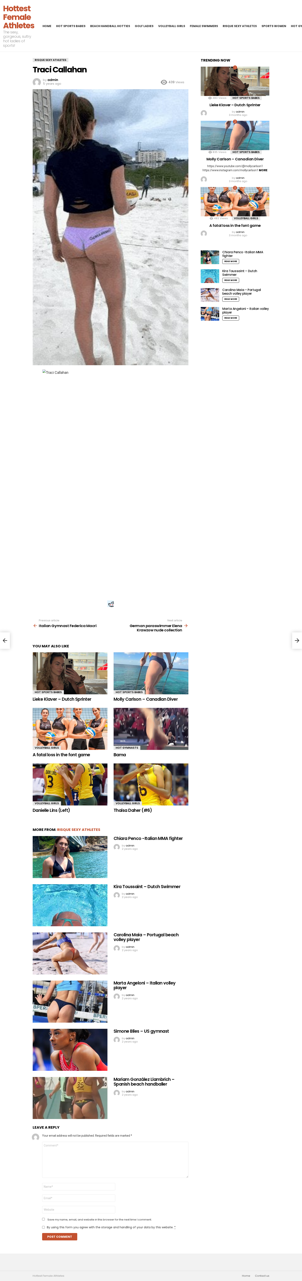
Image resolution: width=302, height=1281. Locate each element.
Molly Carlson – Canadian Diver (146, 699)
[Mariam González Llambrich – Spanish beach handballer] (70, 1098)
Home (47, 26)
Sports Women (274, 26)
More (263, 170)
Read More (230, 261)
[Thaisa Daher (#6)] (151, 784)
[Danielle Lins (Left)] (70, 784)
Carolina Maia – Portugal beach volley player (146, 937)
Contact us (262, 1276)
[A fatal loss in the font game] (70, 729)
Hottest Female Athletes (18, 17)
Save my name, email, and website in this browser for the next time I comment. (99, 1219)
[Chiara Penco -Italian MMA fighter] (70, 857)
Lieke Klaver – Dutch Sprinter (62, 699)
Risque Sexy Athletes (240, 26)
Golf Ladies (144, 26)
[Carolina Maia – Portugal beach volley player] (70, 953)
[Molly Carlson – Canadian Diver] (151, 673)
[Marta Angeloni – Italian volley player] (70, 1002)
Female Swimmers (204, 26)
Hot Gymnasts (127, 748)
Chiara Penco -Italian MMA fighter (148, 838)
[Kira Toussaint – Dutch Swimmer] (70, 905)
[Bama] (151, 729)
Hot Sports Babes (70, 26)
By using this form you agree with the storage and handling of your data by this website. (111, 1227)
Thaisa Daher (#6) (133, 810)
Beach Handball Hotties (110, 26)
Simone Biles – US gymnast (141, 1031)
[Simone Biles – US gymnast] (70, 1050)
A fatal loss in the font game (61, 755)
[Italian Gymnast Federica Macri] (5, 640)
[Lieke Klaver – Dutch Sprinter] (70, 673)
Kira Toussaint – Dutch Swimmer (147, 887)
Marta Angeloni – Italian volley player (145, 985)
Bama (120, 755)
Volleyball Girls (171, 26)
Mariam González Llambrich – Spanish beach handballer (144, 1081)
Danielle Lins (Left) (51, 810)
